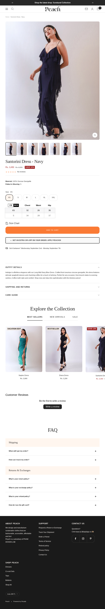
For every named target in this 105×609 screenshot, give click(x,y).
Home (7, 17)
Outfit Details (13, 267)
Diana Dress (63, 375)
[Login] (92, 9)
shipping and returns (17, 287)
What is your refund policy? (19, 496)
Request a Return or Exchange (50, 528)
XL (44, 197)
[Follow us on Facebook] (75, 538)
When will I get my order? (18, 451)
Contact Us (43, 555)
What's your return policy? (19, 479)
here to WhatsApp (82, 532)
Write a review (52, 406)
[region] (30, 210)
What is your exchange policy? (21, 488)
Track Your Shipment (46, 532)
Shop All (8, 585)
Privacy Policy (44, 550)
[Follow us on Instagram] (83, 538)
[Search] (12, 9)
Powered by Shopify (19, 601)
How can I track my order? (19, 460)
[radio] (10, 205)
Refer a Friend (44, 537)
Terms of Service (45, 541)
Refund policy (44, 546)
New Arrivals (57, 317)
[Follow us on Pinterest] (90, 538)
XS (9, 197)
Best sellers (35, 317)
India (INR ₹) (11, 594)
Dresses (8, 567)
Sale (75, 317)
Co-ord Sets (9, 571)
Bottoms (8, 580)
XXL (53, 197)
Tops (7, 576)
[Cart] (98, 9)
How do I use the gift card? (19, 505)
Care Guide (11, 295)
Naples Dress (24, 375)
